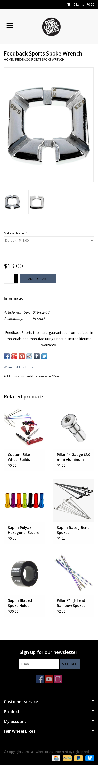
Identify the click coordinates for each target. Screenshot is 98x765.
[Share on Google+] (14, 356)
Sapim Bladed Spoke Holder (20, 603)
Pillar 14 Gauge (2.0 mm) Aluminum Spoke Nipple (73, 457)
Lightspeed (81, 752)
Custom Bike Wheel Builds (19, 457)
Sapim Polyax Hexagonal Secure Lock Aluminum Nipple (23, 530)
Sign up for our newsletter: (49, 652)
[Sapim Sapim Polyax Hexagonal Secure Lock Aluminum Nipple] (24, 500)
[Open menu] (10, 26)
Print (56, 376)
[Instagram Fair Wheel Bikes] (58, 679)
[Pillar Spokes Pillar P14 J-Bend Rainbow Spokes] (73, 573)
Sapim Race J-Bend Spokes (73, 530)
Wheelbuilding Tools (18, 367)
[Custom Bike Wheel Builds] (24, 427)
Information (15, 298)
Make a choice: (15, 233)
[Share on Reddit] (29, 356)
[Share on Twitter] (44, 356)
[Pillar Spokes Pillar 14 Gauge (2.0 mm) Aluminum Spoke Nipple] (73, 427)
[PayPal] (66, 758)
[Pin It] (22, 356)
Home (8, 59)
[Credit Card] (55, 758)
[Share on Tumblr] (37, 356)
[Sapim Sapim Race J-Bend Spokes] (73, 500)
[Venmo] (89, 758)
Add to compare (39, 376)
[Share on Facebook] (7, 356)
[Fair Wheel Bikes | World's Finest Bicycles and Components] (59, 26)
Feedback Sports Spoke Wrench (39, 59)
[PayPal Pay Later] (78, 758)
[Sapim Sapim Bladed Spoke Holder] (24, 573)
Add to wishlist (14, 376)
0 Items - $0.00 (83, 4)
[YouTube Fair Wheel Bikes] (49, 679)
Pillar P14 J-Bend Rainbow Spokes (71, 603)
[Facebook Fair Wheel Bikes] (40, 679)
